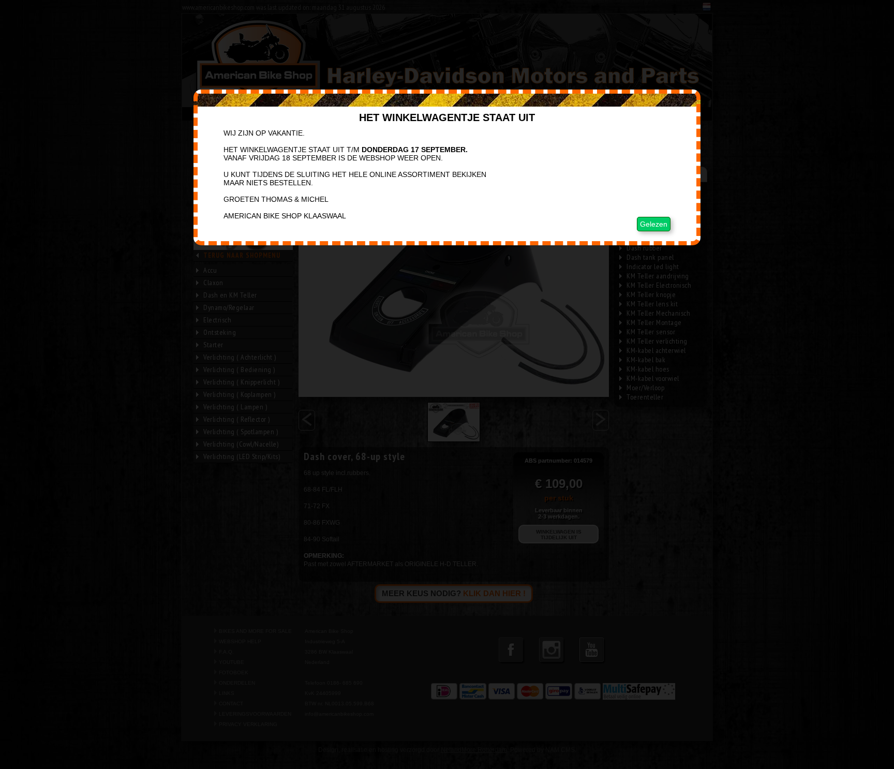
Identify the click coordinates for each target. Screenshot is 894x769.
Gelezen (653, 224)
